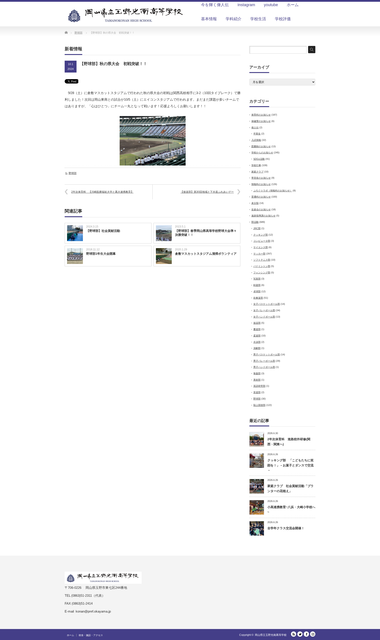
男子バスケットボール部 (266, 354)
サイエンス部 (260, 247)
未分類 (255, 203)
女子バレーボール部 (264, 310)
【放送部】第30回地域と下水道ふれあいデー (207, 191)
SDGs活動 (259, 159)
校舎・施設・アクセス (91, 635)
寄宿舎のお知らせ (261, 177)
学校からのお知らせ (262, 152)
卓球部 (257, 291)
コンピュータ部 (261, 241)
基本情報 (209, 19)
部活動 (255, 222)
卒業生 (257, 133)
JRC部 (257, 228)
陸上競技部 (259, 405)
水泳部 (257, 342)
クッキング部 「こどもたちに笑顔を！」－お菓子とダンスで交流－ (290, 465)
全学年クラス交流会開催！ (285, 528)
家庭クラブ (257, 171)
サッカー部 (259, 253)
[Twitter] (300, 634)
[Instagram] (312, 634)
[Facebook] (306, 634)
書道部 (257, 329)
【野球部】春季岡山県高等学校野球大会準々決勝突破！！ (206, 232)
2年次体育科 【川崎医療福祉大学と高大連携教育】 (102, 191)
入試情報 (256, 140)
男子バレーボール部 (264, 361)
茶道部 (257, 392)
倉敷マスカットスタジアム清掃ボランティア (206, 253)
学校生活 (258, 19)
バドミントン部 (261, 266)
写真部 (257, 278)
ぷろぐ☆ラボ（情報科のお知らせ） (272, 190)
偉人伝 (255, 127)
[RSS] (293, 634)
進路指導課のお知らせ (263, 215)
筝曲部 (257, 373)
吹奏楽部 (258, 297)
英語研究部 (259, 386)
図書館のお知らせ (261, 146)
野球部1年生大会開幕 (101, 253)
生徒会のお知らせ (261, 209)
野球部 (73, 173)
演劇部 (257, 348)
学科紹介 (233, 19)
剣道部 (257, 285)
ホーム (70, 635)
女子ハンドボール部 (264, 316)
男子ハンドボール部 (264, 367)
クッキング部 (260, 234)
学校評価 (283, 19)
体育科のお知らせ (261, 114)
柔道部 (257, 335)
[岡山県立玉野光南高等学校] (126, 15)
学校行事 (256, 165)
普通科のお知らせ (261, 196)
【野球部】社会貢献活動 (103, 231)
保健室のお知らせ (261, 121)
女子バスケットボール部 (266, 304)
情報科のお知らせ (261, 184)
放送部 (257, 323)
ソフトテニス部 (261, 259)
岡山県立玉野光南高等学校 (271, 634)
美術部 (257, 379)
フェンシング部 (261, 272)
